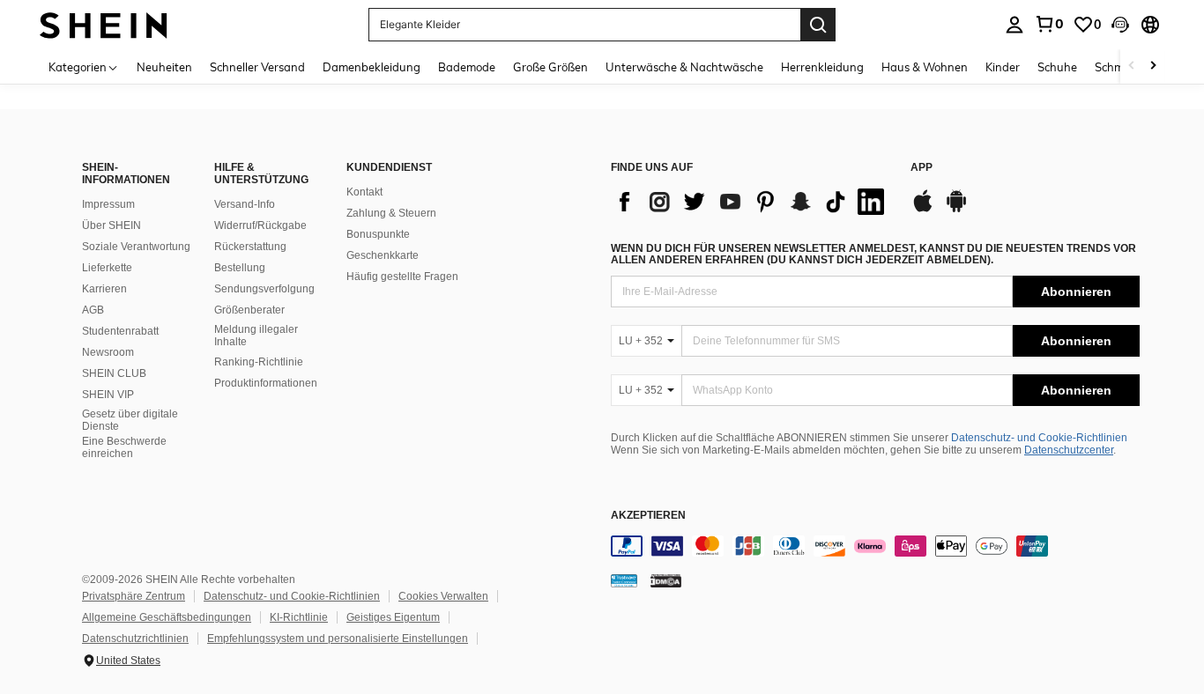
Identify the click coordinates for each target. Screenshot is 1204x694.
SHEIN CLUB (114, 373)
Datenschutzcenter (1068, 450)
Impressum (108, 204)
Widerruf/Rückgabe (260, 225)
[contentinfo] (875, 546)
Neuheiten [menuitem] (164, 67)
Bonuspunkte (378, 234)
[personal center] (1014, 24)
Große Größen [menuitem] (550, 67)
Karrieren (104, 289)
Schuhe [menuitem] (1057, 67)
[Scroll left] (1132, 66)
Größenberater (249, 310)
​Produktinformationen (265, 383)
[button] (1120, 24)
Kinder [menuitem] (1002, 67)
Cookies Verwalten (443, 596)
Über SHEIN (111, 225)
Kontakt (364, 192)
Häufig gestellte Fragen (402, 276)
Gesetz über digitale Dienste (130, 420)
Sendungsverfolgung (264, 289)
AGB (93, 310)
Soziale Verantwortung (136, 246)
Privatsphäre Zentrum (133, 596)
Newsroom (108, 352)
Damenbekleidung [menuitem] (371, 67)
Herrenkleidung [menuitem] (822, 67)
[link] (1049, 23)
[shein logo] (103, 24)
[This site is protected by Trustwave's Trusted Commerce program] (624, 579)
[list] (752, 201)
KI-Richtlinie (299, 617)
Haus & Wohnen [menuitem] (924, 67)
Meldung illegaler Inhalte (256, 335)
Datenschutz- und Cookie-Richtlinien (1039, 438)
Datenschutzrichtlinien (135, 638)
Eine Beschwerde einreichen (124, 447)
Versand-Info (244, 204)
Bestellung (239, 268)
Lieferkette (107, 268)
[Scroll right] (1153, 66)
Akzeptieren (648, 515)
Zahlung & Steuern (391, 213)
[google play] (956, 209)
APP (921, 168)
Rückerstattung (250, 246)
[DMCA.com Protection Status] (665, 579)
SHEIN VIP (108, 394)
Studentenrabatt (120, 331)
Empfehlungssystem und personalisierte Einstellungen (337, 638)
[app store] (922, 209)
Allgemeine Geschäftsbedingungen (166, 617)
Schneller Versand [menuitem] (257, 67)
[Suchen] (818, 24)
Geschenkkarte (382, 255)
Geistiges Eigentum (393, 617)
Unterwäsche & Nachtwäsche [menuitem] (684, 67)
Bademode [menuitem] (466, 67)
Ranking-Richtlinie (258, 362)
